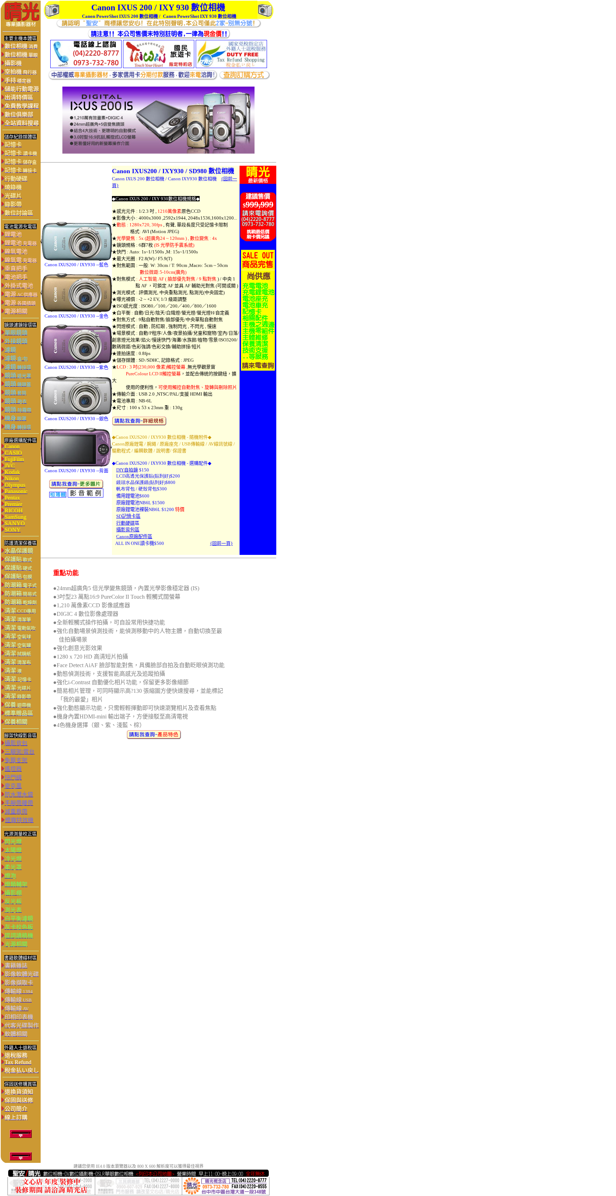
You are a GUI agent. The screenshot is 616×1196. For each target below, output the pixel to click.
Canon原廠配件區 (134, 536)
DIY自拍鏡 (127, 470)
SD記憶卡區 (128, 516)
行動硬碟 (125, 523)
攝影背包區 (127, 529)
